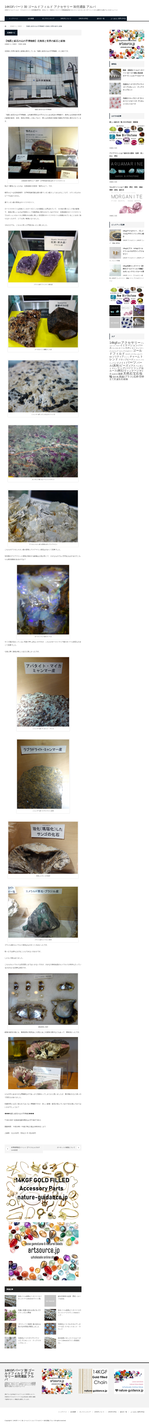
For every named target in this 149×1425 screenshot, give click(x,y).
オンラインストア (48, 18)
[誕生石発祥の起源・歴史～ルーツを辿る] (114, 322)
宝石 (115, 148)
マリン (114, 368)
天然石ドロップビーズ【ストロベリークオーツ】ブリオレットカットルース (133, 101)
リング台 (139, 368)
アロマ (118, 345)
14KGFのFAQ (83, 18)
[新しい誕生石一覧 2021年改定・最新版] (126, 295)
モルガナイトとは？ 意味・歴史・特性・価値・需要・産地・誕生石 (126, 188)
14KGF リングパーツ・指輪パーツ (122, 278)
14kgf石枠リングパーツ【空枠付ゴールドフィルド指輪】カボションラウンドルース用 (133, 268)
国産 (120, 374)
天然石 (14, 44)
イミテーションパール (126, 346)
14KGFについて (65, 18)
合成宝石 (115, 374)
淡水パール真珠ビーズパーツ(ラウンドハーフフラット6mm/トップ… (69, 1312)
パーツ (131, 362)
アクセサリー (131, 342)
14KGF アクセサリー (129, 240)
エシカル (115, 348)
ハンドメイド (119, 363)
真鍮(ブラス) (126, 376)
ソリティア (118, 356)
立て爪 (112, 379)
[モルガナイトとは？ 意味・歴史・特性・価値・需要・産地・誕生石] (126, 310)
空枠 (141, 376)
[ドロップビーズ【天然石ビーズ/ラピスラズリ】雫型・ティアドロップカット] (126, 322)
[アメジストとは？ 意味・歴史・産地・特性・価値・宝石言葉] (138, 310)
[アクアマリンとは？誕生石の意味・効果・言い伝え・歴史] (114, 310)
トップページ (13, 18)
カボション (130, 348)
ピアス (132, 365)
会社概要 (31, 18)
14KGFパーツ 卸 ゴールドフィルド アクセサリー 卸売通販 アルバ (50, 6)
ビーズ (124, 365)
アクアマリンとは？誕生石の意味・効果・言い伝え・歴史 (126, 154)
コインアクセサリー (125, 351)
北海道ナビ (8, 44)
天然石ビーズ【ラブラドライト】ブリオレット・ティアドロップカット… (29, 1340)
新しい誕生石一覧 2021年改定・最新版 (123, 122)
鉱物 (24, 44)
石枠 (136, 376)
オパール (122, 348)
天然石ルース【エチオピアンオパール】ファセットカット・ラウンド (69, 1326)
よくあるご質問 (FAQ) (118, 18)
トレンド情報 (116, 260)
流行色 (116, 377)
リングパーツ (125, 368)
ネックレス (137, 359)
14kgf (113, 342)
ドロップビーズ (126, 359)
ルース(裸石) (116, 370)
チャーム (135, 356)
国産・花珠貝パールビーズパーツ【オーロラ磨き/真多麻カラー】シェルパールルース (133, 73)
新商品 (118, 243)
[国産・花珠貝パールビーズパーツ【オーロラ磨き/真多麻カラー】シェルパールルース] (138, 322)
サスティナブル (130, 354)
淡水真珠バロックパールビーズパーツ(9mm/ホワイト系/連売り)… (69, 1340)
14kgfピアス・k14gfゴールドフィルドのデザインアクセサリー (133, 251)
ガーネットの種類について (66, 1147)
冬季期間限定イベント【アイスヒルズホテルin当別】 (25, 1149)
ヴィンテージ (131, 370)
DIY (119, 343)
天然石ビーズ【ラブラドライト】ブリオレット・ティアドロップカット (133, 87)
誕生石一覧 (101, 18)
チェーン (126, 357)
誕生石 (119, 379)
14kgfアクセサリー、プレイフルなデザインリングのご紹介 (133, 233)
